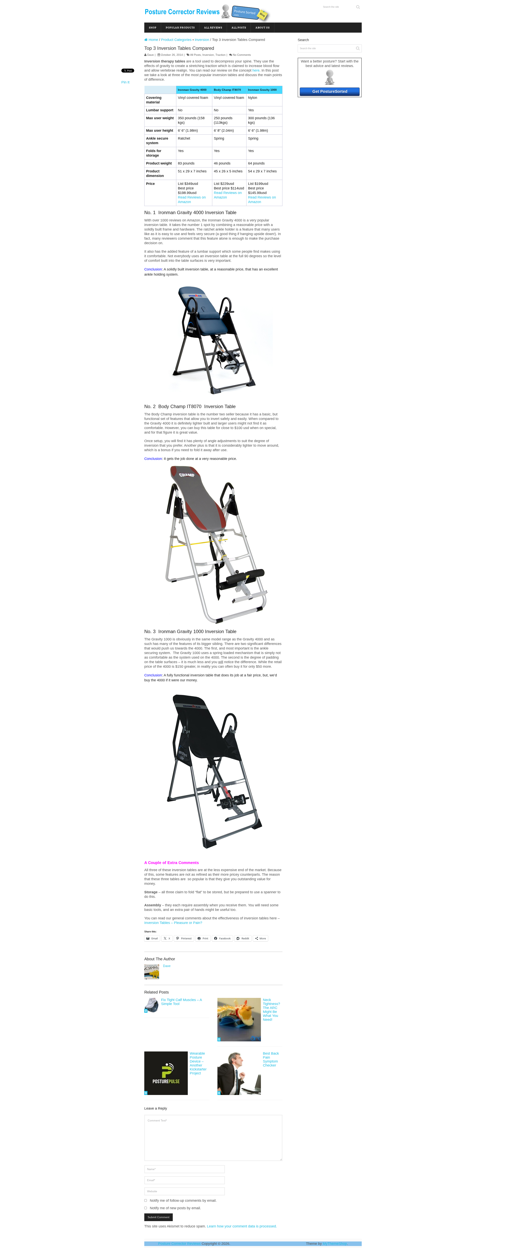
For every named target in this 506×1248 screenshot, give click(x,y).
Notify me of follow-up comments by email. (183, 1201)
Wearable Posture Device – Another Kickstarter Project (198, 1063)
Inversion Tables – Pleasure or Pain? (173, 923)
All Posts (238, 27)
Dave (150, 54)
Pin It (125, 82)
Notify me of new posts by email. (175, 1208)
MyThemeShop (335, 1244)
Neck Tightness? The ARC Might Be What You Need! (271, 1010)
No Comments (242, 54)
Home (153, 40)
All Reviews (213, 27)
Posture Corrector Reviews (179, 1244)
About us (262, 27)
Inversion (202, 40)
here (256, 70)
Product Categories (176, 40)
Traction (220, 54)
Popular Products (180, 27)
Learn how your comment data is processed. (242, 1226)
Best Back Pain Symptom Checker (271, 1059)
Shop (152, 27)
